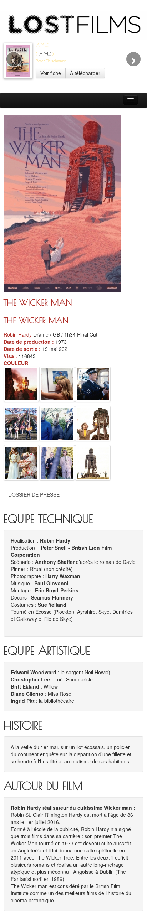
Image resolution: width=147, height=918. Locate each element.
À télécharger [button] (85, 73)
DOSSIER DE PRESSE (34, 494)
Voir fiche (50, 73)
